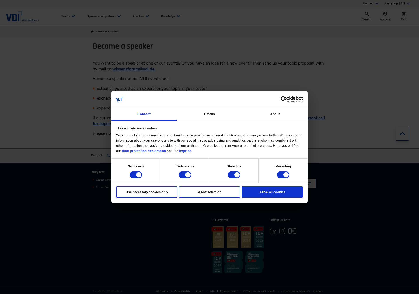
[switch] (185, 174)
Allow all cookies (272, 192)
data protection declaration (144, 151)
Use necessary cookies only (147, 192)
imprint (185, 151)
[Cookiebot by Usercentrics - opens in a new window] (284, 99)
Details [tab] (209, 114)
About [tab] (275, 114)
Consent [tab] (144, 114)
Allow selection (209, 192)
